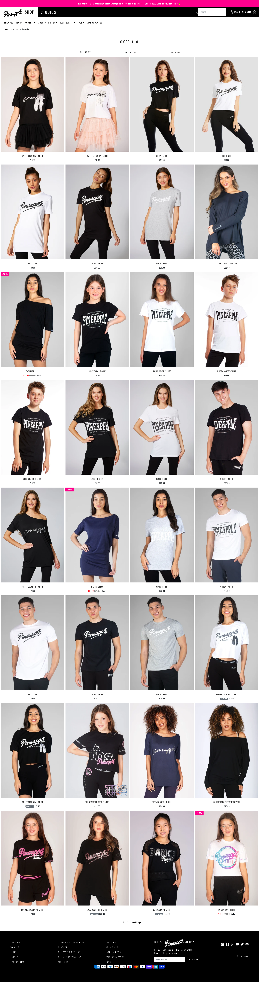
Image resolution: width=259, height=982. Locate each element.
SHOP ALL (15, 942)
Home (7, 29)
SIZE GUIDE (64, 962)
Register (247, 12)
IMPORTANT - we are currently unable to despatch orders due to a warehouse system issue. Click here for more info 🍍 (129, 3)
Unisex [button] (51, 22)
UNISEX (14, 957)
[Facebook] (227, 943)
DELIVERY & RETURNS (69, 952)
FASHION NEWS (113, 952)
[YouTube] (237, 943)
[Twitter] (242, 943)
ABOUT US (111, 942)
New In (18, 22)
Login (237, 12)
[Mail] (247, 943)
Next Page (136, 922)
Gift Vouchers (94, 22)
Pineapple (246, 956)
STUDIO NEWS (113, 947)
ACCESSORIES (17, 962)
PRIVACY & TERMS (115, 957)
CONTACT (62, 947)
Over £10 (16, 29)
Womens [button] (29, 22)
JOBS (108, 962)
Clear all (175, 52)
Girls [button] (41, 22)
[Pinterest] (232, 943)
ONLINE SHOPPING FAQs (70, 957)
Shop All (8, 22)
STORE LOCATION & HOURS (72, 942)
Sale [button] (80, 22)
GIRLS (13, 952)
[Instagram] (222, 943)
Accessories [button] (66, 22)
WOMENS (14, 947)
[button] (254, 12)
